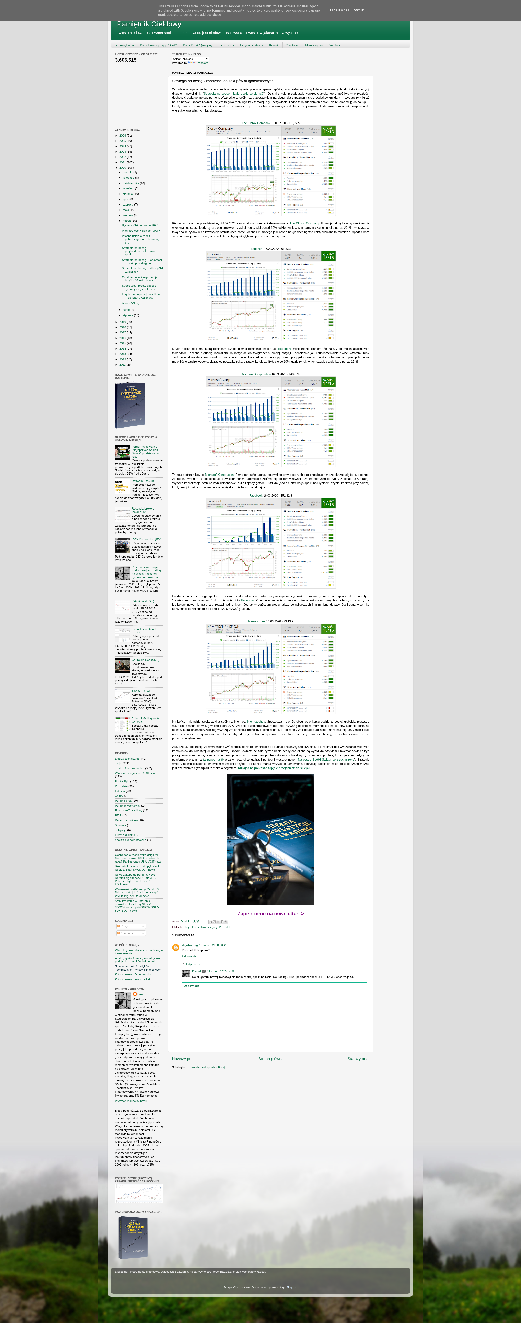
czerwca (128, 204)
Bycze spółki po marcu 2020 (140, 225)
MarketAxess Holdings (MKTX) (141, 230)
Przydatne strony (251, 45)
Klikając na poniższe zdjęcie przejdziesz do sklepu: (274, 768)
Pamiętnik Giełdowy (149, 24)
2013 (123, 353)
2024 (123, 146)
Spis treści (227, 45)
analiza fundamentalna (129, 768)
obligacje (120, 830)
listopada (129, 177)
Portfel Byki (122, 781)
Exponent (257, 248)
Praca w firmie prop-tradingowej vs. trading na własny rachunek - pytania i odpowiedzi (146, 572)
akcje (187, 927)
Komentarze (128, 933)
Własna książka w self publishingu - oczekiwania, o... (140, 239)
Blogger (291, 1287)
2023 (123, 151)
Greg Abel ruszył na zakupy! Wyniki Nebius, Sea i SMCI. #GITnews (137, 868)
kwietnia (128, 215)
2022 (123, 157)
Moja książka (314, 45)
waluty (119, 795)
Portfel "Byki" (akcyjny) (198, 45)
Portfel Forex (123, 800)
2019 (123, 322)
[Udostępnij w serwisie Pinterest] (226, 922)
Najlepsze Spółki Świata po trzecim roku (326, 759)
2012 (123, 359)
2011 (122, 364)
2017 (123, 332)
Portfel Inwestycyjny (204, 927)
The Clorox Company (256, 123)
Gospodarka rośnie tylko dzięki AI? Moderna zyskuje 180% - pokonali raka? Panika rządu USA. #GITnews (138, 858)
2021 (123, 162)
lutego (127, 309)
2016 (123, 338)
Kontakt (274, 45)
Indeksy (120, 791)
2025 (123, 140)
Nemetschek (257, 621)
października (131, 183)
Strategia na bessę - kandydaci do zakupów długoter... (142, 261)
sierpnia (128, 193)
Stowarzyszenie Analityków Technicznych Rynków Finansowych (138, 968)
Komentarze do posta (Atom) (206, 1067)
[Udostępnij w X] (218, 922)
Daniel (196, 971)
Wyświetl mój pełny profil (131, 1100)
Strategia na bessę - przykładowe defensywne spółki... (139, 251)
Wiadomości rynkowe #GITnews (135, 773)
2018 (123, 327)
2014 (123, 348)
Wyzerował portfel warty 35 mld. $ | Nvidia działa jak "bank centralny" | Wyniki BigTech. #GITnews (137, 892)
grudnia (128, 172)
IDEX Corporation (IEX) (147, 539)
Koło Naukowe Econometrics (133, 974)
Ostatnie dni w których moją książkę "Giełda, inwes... (140, 279)
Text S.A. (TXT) (142, 690)
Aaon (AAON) (130, 303)
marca (127, 220)
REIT (118, 815)
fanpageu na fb (213, 759)
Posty (124, 926)
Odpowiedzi (193, 964)
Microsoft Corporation (256, 374)
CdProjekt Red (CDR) (145, 660)
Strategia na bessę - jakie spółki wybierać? (233, 93)
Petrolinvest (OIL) (143, 601)
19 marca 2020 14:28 (221, 971)
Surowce (120, 825)
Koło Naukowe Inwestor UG (132, 979)
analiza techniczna (127, 758)
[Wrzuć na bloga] (214, 922)
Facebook (256, 495)
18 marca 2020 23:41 (213, 945)
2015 (123, 343)
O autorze (292, 45)
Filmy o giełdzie (125, 834)
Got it (359, 10)
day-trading (190, 945)
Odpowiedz (189, 956)
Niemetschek (256, 721)
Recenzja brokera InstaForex (143, 510)
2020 (123, 167)
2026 (123, 135)
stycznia (128, 315)
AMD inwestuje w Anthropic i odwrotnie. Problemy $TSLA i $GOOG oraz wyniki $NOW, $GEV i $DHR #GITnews (137, 905)
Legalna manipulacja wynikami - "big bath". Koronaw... (141, 296)
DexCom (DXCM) (143, 480)
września (129, 188)
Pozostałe (225, 927)
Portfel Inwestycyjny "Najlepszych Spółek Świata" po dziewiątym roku (146, 451)
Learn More (339, 10)
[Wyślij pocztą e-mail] (210, 922)
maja (126, 209)
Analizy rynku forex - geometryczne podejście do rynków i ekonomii (137, 960)
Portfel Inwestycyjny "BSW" (158, 45)
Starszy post (358, 1059)
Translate (202, 63)
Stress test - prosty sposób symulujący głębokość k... (140, 287)
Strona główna (124, 45)
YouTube (335, 45)
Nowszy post (183, 1059)
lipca (126, 199)
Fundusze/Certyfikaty (128, 810)
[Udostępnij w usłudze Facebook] (222, 922)
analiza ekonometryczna (130, 839)
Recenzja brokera (126, 820)
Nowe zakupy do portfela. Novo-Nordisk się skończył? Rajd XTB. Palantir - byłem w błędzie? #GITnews (136, 879)
